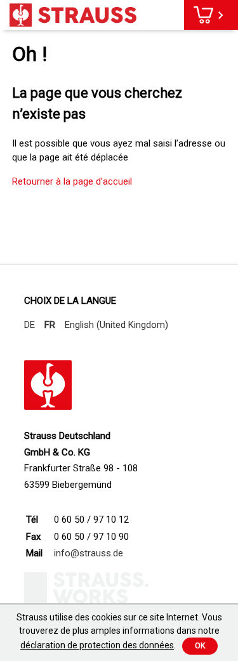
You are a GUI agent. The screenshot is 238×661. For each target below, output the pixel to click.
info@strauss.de (88, 553)
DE (29, 324)
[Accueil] (73, 15)
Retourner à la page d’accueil (72, 181)
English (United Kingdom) (116, 324)
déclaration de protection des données (97, 645)
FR (49, 324)
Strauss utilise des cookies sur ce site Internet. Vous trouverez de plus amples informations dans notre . (119, 631)
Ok (200, 645)
